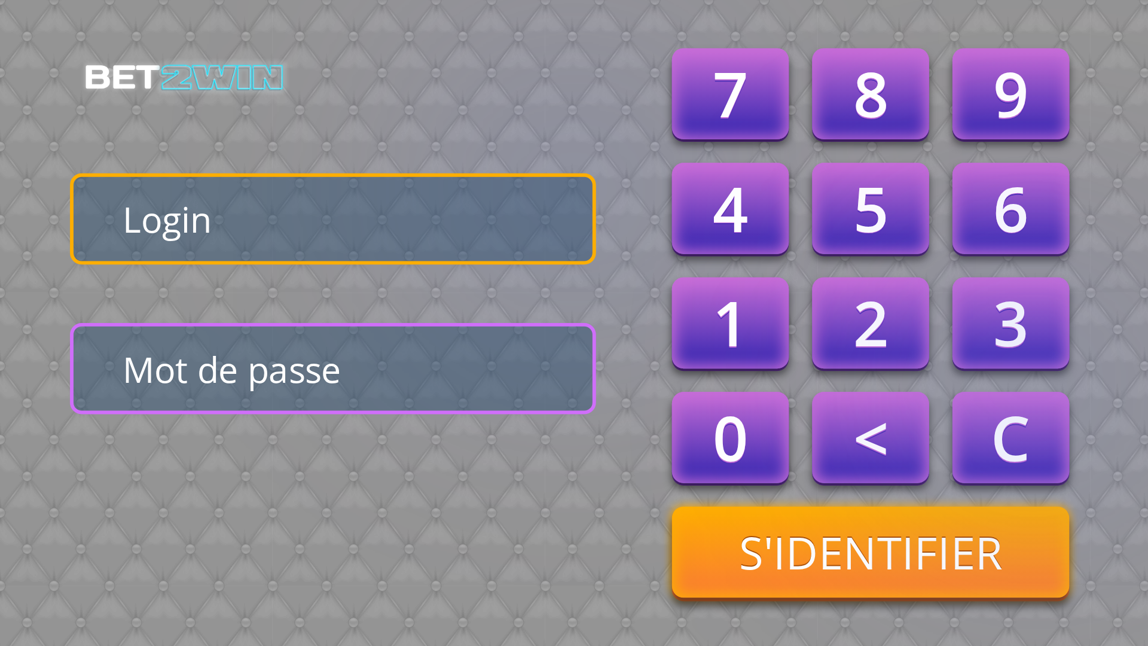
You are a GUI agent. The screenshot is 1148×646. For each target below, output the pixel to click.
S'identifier (870, 552)
